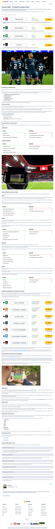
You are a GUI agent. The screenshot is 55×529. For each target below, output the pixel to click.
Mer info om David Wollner (6, 495)
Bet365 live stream (6, 37)
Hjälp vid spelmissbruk (18, 509)
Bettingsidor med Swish (44, 512)
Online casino (38, 1)
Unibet (6, 318)
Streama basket (6, 440)
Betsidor (16, 1)
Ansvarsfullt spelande (18, 506)
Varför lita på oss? (4, 509)
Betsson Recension (48, 311)
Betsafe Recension (48, 344)
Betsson (6, 311)
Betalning (28, 1)
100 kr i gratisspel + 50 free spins (19, 336)
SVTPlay (6, 46)
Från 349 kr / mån (19, 19)
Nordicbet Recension (49, 337)
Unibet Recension (48, 318)
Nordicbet (6, 337)
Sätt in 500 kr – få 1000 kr (19, 323)
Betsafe (6, 344)
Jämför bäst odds (21, 1)
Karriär (3, 515)
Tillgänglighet (29, 513)
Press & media (30, 512)
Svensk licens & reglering (18, 512)
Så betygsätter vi (4, 512)
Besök (49, 19)
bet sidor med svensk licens (12, 358)
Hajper (6, 324)
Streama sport (44, 1)
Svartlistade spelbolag (18, 513)
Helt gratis (19, 45)
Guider (29, 506)
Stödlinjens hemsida (29, 528)
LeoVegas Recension (49, 331)
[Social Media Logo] (26, 519)
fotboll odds (49, 358)
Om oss (3, 506)
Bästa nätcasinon (43, 506)
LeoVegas (6, 331)
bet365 (6, 304)
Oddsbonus (11, 1)
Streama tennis (6, 439)
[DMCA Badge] (11, 523)
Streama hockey (6, 437)
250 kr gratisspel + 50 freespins (19, 309)
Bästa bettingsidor (43, 509)
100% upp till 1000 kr (19, 316)
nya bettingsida (34, 360)
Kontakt (3, 513)
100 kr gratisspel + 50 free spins (19, 343)
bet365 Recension (48, 304)
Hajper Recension (48, 324)
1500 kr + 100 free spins (19, 303)
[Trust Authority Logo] (18, 523)
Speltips (32, 1)
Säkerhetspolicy (30, 509)
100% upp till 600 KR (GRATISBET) (19, 330)
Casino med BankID (43, 513)
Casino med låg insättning (44, 515)
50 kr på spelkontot (19, 28)
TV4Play (6, 21)
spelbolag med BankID (22, 350)
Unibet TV (6, 29)
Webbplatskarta (30, 515)
